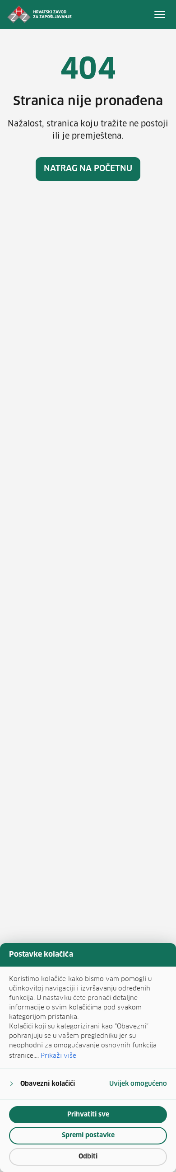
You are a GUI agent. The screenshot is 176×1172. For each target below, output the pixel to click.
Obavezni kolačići (47, 1084)
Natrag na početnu (88, 169)
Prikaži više (58, 1055)
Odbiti (88, 1156)
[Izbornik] (160, 14)
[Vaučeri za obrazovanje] (39, 14)
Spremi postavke (88, 1135)
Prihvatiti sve (88, 1115)
